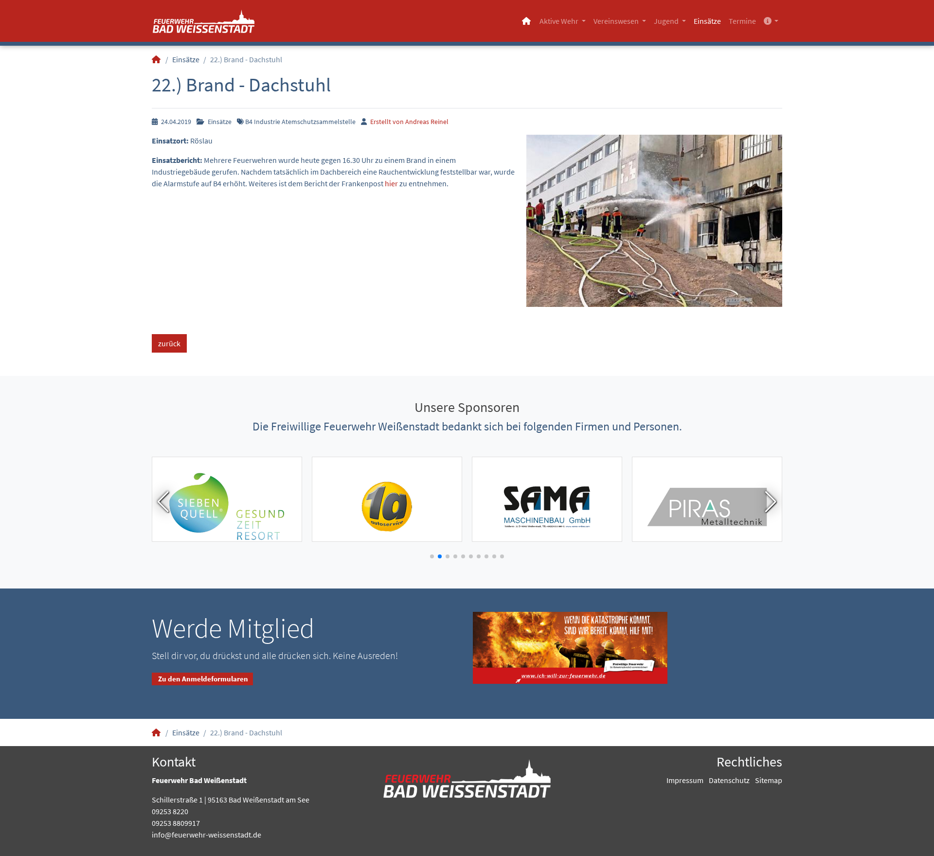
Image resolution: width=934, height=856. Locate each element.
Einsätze (707, 21)
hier (391, 183)
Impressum (684, 780)
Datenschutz (729, 780)
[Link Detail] (203, 21)
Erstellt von (409, 121)
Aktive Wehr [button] (559, 21)
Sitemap (768, 780)
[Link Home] (527, 21)
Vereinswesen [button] (616, 21)
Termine (742, 21)
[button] (771, 21)
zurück (169, 343)
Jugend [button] (667, 21)
